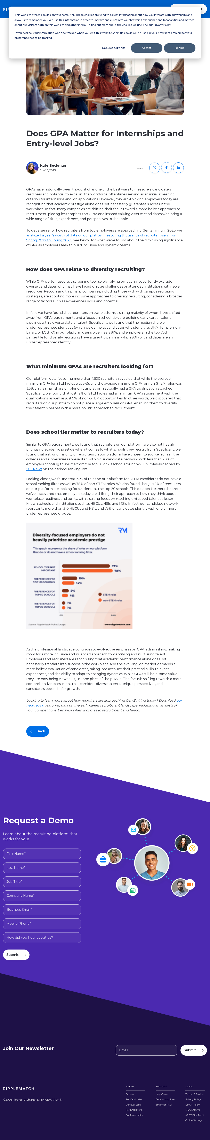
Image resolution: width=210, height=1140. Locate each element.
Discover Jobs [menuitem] (133, 1104)
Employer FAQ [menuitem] (163, 1104)
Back (41, 731)
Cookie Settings (193, 1120)
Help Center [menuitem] (162, 1094)
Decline (180, 47)
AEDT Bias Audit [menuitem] (194, 1115)
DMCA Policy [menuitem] (192, 1104)
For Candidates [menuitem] (134, 1099)
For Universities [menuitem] (134, 1115)
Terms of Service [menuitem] (194, 1094)
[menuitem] (195, 1121)
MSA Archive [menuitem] (192, 1110)
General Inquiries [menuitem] (165, 1099)
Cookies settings (113, 47)
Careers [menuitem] (130, 1094)
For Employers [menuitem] (134, 1110)
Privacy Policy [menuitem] (193, 1099)
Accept (146, 47)
